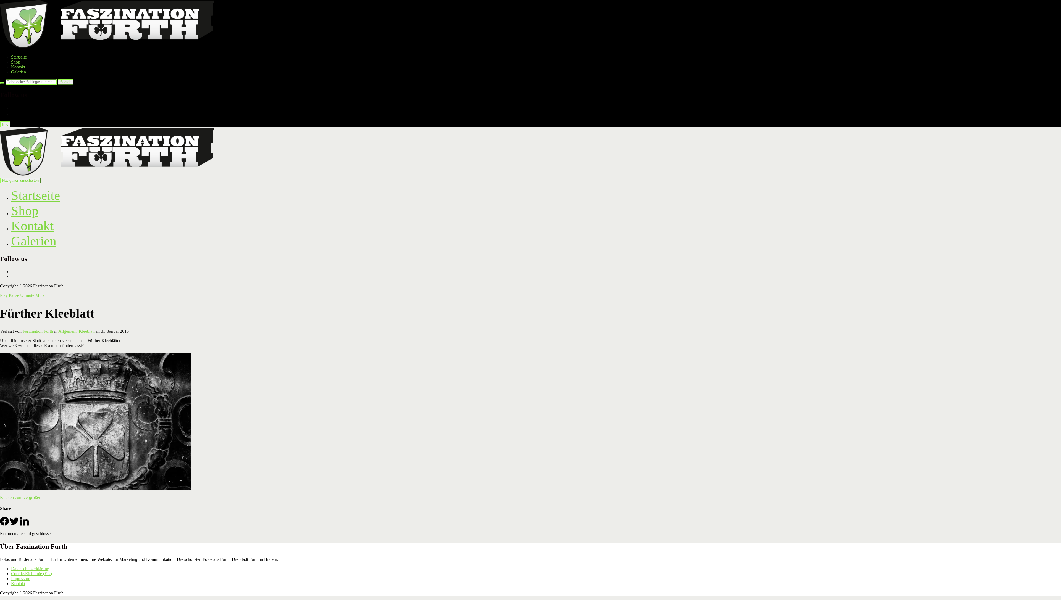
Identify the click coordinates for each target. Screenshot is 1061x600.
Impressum (20, 578)
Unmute (27, 295)
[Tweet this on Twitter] (14, 524)
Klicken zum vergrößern (21, 497)
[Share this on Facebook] (4, 524)
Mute (39, 295)
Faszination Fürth (38, 331)
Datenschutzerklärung (30, 568)
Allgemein (67, 331)
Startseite (19, 57)
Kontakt (18, 67)
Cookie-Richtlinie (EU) (31, 573)
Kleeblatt (86, 331)
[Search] (2, 83)
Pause (14, 295)
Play (4, 295)
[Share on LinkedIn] (24, 524)
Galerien (18, 72)
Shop (15, 62)
